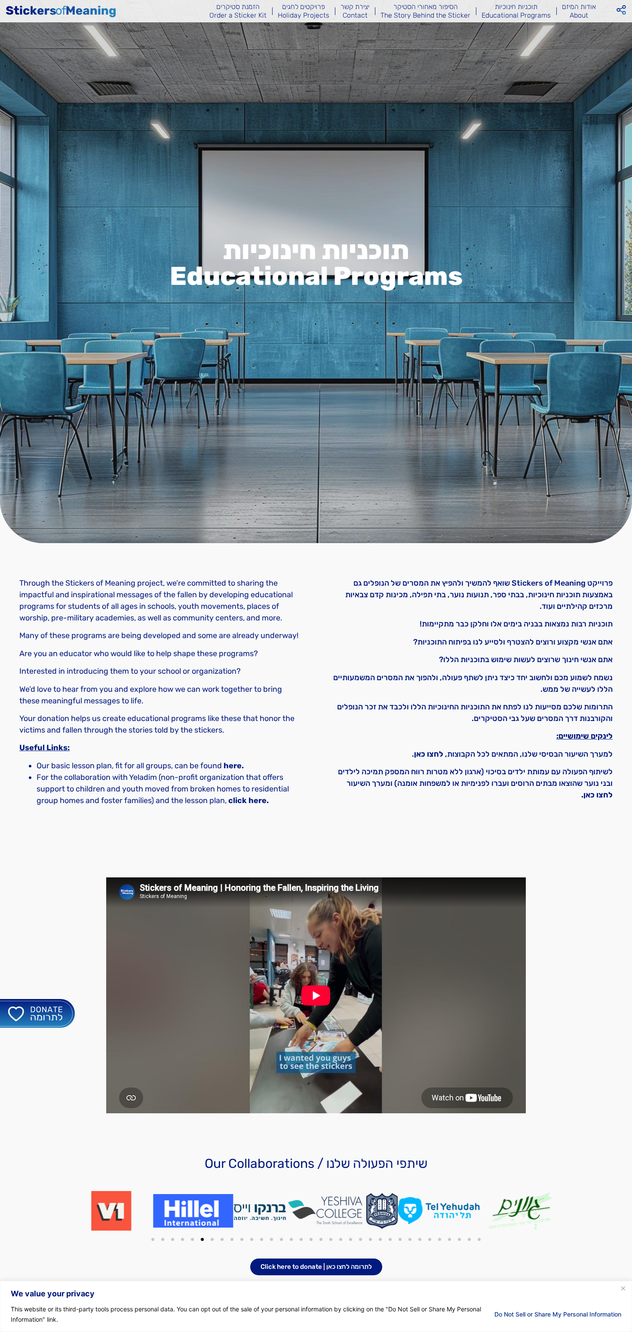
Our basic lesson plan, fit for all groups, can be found (140, 765)
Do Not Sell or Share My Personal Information (557, 1314)
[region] (316, 1306)
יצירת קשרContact (355, 11)
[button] (152, 1239)
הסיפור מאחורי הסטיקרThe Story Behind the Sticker (425, 11)
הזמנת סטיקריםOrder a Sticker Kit (238, 11)
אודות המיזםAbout (579, 11)
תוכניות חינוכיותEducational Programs (516, 11)
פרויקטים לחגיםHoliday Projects (303, 11)
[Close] (623, 1288)
